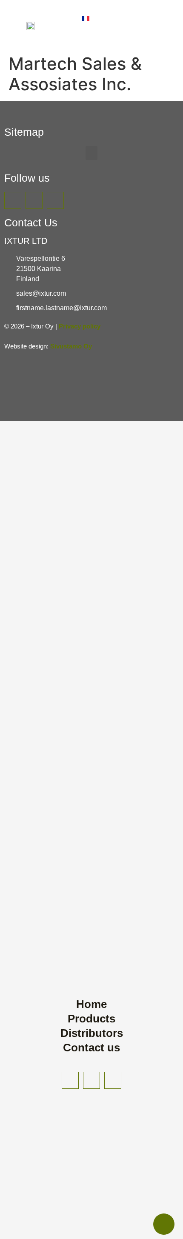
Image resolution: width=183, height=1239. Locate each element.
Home (91, 1004)
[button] (91, 153)
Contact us (91, 1047)
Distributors (91, 1033)
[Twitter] (34, 200)
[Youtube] (12, 200)
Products (91, 1018)
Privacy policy (79, 326)
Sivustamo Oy (71, 346)
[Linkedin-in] (55, 200)
